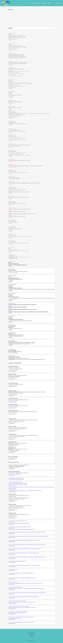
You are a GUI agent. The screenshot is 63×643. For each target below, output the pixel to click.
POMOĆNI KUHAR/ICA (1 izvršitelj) (39, 532)
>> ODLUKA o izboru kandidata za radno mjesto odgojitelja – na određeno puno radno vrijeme (22, 577)
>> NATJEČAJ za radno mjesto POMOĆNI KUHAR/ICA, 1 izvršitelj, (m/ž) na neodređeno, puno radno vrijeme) (24, 540)
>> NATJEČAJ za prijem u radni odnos (13, 467)
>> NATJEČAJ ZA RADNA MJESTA (13, 569)
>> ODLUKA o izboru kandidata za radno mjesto (15, 490)
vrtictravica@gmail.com (31, 638)
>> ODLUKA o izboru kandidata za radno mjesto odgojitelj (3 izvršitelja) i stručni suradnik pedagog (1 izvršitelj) (24, 548)
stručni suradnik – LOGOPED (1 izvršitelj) (28, 532)
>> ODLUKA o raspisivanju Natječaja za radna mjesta (16, 479)
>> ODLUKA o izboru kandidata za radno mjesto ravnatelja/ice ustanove (18, 523)
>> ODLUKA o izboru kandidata (12, 352)
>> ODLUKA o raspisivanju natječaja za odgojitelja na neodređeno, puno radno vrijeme (21, 622)
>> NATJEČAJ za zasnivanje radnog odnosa (14, 362)
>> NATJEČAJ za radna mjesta (12, 422)
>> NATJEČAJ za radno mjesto (12, 258)
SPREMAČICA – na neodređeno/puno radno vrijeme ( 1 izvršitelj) (31, 490)
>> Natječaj (10, 40)
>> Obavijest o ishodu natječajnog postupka (14, 58)
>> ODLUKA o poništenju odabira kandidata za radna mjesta (17, 561)
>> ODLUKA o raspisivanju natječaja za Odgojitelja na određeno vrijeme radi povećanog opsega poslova (23, 596)
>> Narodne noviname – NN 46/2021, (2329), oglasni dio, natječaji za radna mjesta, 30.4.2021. (21, 529)
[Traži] (60, 3)
